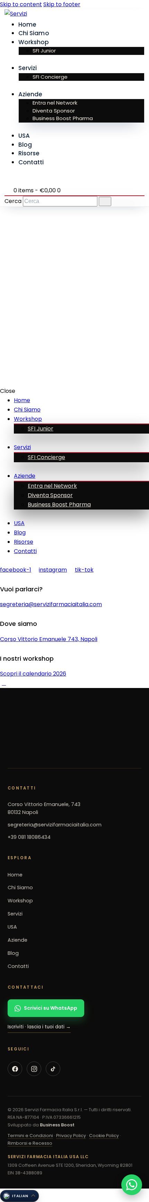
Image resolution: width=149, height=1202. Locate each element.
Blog (13, 953)
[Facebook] (15, 1069)
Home (15, 874)
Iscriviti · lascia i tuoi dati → (39, 1027)
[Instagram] (34, 1069)
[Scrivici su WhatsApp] (131, 1184)
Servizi (15, 913)
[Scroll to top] (4, 683)
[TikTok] (53, 1069)
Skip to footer (61, 4)
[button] (19, 1196)
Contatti (18, 965)
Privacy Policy (71, 1135)
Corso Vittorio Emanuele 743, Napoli (48, 639)
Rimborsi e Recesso (30, 1143)
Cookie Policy (104, 1135)
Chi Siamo (20, 887)
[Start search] (105, 201)
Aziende (17, 940)
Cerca (13, 201)
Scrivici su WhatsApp (50, 1008)
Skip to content (21, 4)
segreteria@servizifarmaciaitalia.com (51, 604)
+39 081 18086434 (29, 837)
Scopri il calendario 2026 (33, 674)
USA (12, 926)
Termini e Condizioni (30, 1135)
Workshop (20, 900)
